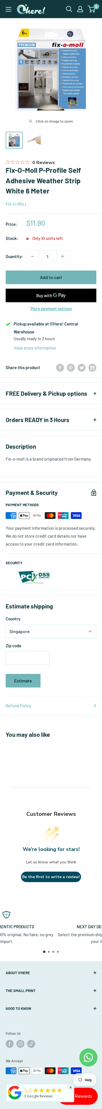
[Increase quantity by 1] (63, 256)
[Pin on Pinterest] (71, 367)
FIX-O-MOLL (16, 204)
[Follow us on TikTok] (31, 1044)
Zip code (13, 645)
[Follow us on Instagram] (20, 1044)
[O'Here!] (15, 1099)
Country (13, 618)
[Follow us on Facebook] (10, 1044)
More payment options (51, 308)
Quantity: (14, 256)
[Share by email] (92, 367)
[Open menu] (8, 9)
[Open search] (69, 9)
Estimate (23, 680)
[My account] (80, 9)
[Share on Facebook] (60, 367)
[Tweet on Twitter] (82, 367)
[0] (91, 9)
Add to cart (51, 277)
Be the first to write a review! (51, 877)
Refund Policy (18, 705)
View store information (35, 347)
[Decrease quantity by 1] (33, 256)
